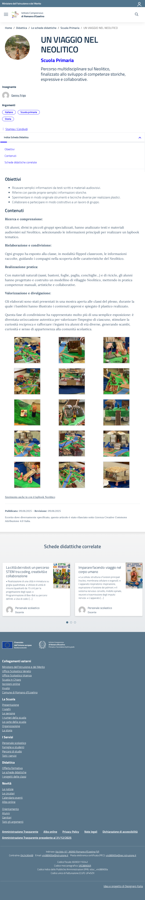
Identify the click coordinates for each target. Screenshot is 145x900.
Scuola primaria (29, 112)
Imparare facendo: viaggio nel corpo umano (100, 569)
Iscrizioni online (11, 684)
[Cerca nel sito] (136, 14)
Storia (8, 119)
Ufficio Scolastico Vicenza (17, 675)
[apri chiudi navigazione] (6, 15)
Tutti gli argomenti (12, 822)
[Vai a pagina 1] (67, 622)
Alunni (6, 813)
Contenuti (10, 156)
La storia (7, 730)
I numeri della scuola (14, 717)
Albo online (8, 802)
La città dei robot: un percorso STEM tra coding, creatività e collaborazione (27, 572)
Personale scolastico (14, 743)
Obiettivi (9, 149)
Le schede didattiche (14, 772)
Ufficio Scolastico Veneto (16, 671)
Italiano (9, 112)
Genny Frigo (18, 95)
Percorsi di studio (12, 751)
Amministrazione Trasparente (20, 831)
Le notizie (7, 789)
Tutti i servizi (9, 755)
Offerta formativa (12, 768)
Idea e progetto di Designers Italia (123, 886)
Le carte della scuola (14, 722)
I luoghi (6, 709)
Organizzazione (11, 726)
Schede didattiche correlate (21, 162)
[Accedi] (139, 4)
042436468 (27, 855)
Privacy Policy (70, 831)
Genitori (6, 817)
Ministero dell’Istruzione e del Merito (23, 667)
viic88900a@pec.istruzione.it (121, 855)
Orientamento (10, 809)
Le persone (8, 713)
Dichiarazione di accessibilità (120, 831)
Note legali (90, 831)
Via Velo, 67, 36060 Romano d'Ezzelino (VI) (77, 851)
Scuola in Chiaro (11, 679)
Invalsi (6, 688)
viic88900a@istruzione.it (55, 855)
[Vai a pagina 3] (75, 622)
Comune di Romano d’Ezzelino (19, 692)
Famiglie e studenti (13, 747)
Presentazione (10, 705)
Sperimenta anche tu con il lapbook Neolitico (30, 497)
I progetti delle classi (14, 776)
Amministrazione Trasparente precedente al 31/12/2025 (36, 838)
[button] (72, 137)
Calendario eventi (12, 797)
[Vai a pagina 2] (71, 622)
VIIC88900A (85, 865)
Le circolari (8, 793)
